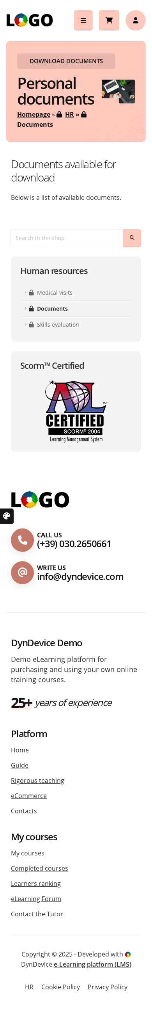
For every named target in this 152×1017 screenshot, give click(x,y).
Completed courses (39, 868)
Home (20, 750)
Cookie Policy (60, 987)
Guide (19, 765)
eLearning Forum (36, 898)
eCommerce (29, 795)
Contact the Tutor (37, 914)
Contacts (24, 811)
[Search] (132, 238)
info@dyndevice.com (80, 576)
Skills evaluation (58, 324)
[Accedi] (135, 20)
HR (69, 114)
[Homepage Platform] (29, 19)
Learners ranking (36, 883)
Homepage (33, 114)
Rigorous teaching (37, 780)
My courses (27, 853)
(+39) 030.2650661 (74, 543)
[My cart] (109, 20)
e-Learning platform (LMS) (92, 964)
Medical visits (54, 292)
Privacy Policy (107, 987)
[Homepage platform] (40, 499)
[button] (83, 20)
